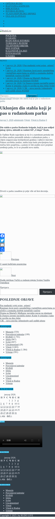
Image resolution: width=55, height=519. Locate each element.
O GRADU (11, 38)
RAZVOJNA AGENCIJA (17, 6)
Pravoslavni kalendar (15, 334)
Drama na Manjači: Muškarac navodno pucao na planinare (26, 313)
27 (4, 413)
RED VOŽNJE (13, 48)
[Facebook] (27, 236)
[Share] (27, 249)
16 (13, 407)
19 (1, 410)
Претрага (4, 287)
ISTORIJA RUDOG (15, 11)
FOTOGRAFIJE (13, 53)
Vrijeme (9, 352)
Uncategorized (12, 344)
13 (4, 407)
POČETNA (11, 35)
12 (1, 407)
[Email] (27, 245)
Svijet (8, 342)
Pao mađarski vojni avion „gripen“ (15, 305)
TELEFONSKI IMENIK (17, 46)
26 (1, 413)
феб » (9, 416)
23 (13, 410)
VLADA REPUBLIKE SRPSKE (21, 13)
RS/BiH (9, 337)
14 (7, 407)
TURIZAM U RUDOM (17, 43)
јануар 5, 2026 (6, 120)
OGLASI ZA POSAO (16, 16)
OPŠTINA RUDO (14, 3)
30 (13, 413)
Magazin (9, 332)
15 (10, 407)
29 (10, 413)
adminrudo (19, 120)
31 (16, 413)
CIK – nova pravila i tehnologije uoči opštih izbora (22, 321)
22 (10, 410)
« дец (2, 416)
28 (7, 413)
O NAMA (10, 56)
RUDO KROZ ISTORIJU (18, 40)
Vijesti (27, 120)
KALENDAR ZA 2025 (16, 51)
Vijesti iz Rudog (38, 120)
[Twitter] (27, 240)
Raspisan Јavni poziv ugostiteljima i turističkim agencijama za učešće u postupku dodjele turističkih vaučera (27, 309)
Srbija (8, 339)
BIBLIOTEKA (12, 8)
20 (4, 410)
